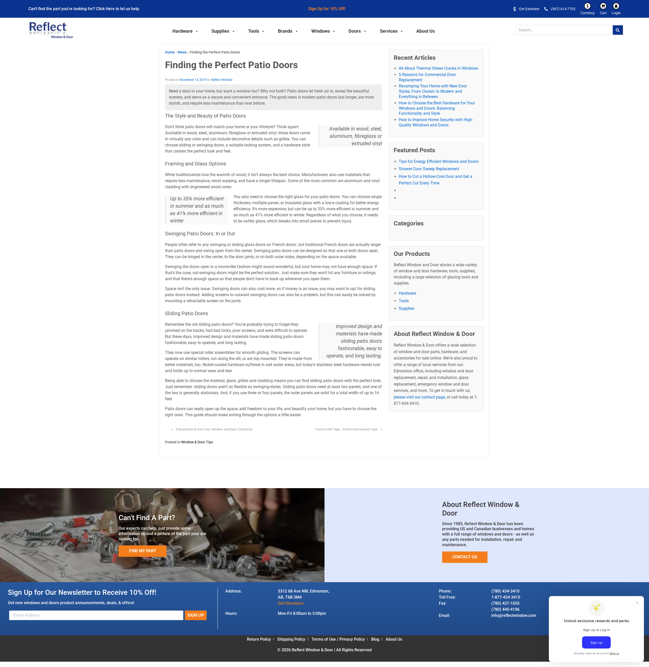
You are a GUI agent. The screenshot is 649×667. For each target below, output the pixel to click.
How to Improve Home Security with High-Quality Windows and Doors (436, 122)
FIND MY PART (142, 550)
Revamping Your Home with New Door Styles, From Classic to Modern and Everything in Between (433, 91)
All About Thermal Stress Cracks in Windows (438, 68)
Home (170, 52)
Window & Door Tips (197, 442)
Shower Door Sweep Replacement (429, 168)
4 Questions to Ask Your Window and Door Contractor (214, 429)
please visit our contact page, (420, 397)
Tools (404, 300)
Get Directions (290, 603)
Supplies (406, 308)
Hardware (407, 293)
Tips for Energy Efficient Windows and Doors (438, 161)
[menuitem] (185, 30)
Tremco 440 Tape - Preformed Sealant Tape (346, 429)
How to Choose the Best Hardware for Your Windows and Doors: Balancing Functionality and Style (437, 108)
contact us (465, 557)
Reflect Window (221, 80)
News (182, 52)
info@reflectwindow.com (513, 615)
